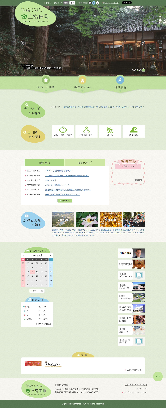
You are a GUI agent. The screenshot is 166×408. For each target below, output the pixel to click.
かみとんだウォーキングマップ (129, 107)
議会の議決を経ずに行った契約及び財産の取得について (68, 190)
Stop (143, 70)
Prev (23, 43)
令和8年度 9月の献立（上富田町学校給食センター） (67, 176)
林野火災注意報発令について (57, 185)
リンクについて (141, 388)
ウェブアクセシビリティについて (135, 392)
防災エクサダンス (107, 107)
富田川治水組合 (86, 232)
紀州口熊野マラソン (81, 230)
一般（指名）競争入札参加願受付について (62, 195)
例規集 (68, 230)
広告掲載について (134, 370)
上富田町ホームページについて (136, 385)
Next (142, 43)
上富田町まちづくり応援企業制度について (81, 107)
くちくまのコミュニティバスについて (110, 232)
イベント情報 (50, 180)
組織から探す (57, 230)
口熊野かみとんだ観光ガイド (125, 230)
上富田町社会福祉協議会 (101, 230)
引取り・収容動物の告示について (59, 171)
